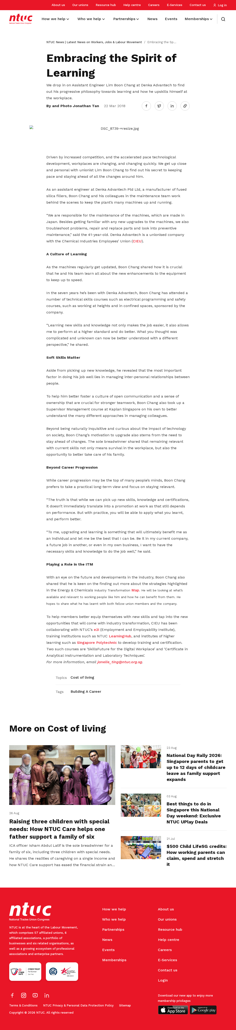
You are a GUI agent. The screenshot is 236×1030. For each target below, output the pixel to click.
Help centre (132, 5)
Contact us (198, 5)
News (107, 939)
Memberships (114, 960)
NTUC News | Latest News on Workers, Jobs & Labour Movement (94, 42)
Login (163, 980)
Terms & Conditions (23, 1005)
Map (135, 590)
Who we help (114, 919)
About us (58, 5)
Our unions (80, 5)
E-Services (174, 5)
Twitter (161, 106)
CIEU (137, 241)
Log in (222, 5)
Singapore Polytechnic (97, 642)
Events (108, 950)
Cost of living (82, 677)
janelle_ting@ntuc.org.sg (119, 662)
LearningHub (120, 636)
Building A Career (86, 691)
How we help (114, 909)
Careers (153, 5)
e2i (96, 629)
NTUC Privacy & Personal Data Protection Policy (78, 1005)
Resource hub (106, 5)
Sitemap (125, 1005)
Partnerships (113, 929)
